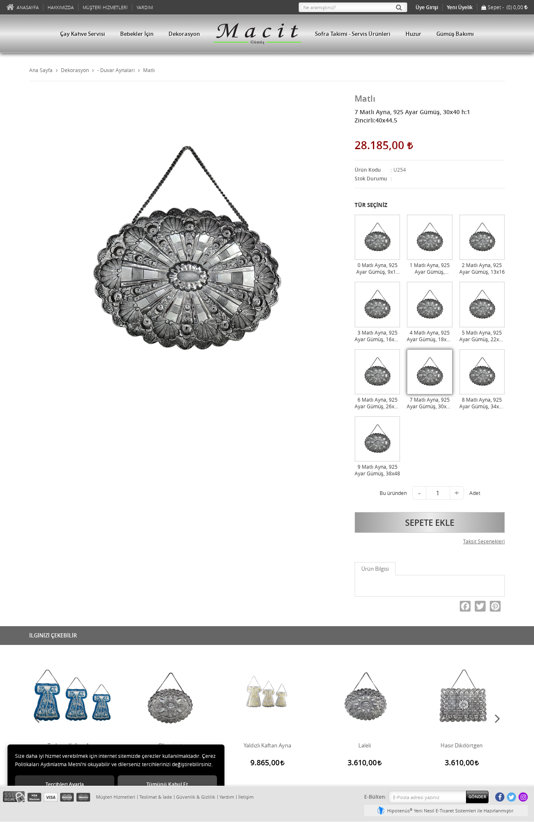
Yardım (226, 797)
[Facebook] (465, 606)
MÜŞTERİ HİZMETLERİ (105, 7)
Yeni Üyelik (460, 7)
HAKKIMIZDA (61, 7)
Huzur (413, 33)
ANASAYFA (28, 7)
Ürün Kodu (368, 169)
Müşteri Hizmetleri (115, 797)
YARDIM (144, 7)
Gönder (477, 797)
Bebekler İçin (137, 33)
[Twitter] (480, 606)
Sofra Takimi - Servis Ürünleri (352, 33)
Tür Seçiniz (371, 205)
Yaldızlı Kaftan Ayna (267, 745)
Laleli (364, 745)
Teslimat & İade (155, 797)
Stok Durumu (371, 178)
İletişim (246, 797)
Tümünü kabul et (167, 784)
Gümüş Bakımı (455, 33)
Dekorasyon (184, 33)
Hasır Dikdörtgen (462, 745)
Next (497, 718)
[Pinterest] (495, 606)
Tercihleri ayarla (64, 784)
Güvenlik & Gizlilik (195, 797)
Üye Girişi (427, 7)
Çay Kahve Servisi (82, 33)
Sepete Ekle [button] (429, 522)
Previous (36, 718)
